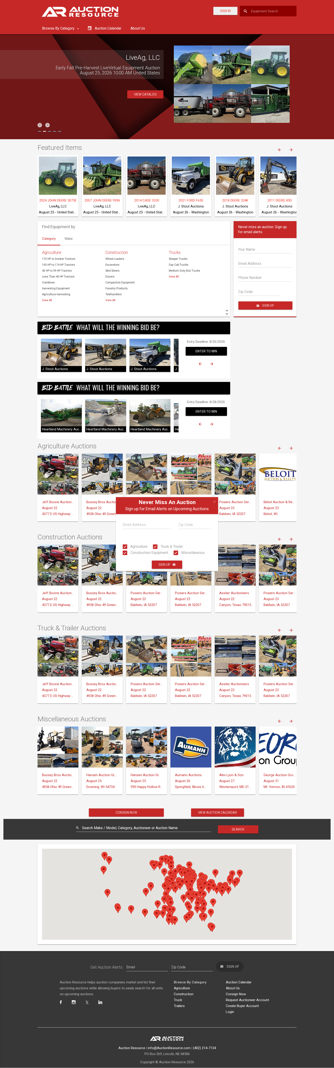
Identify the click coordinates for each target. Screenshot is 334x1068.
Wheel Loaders (114, 258)
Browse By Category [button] (58, 28)
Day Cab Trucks (178, 264)
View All (47, 300)
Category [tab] (49, 239)
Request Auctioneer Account (247, 1000)
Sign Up (164, 564)
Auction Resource (131, 1048)
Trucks (175, 252)
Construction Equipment (149, 552)
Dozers (110, 276)
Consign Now (126, 812)
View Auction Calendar (217, 812)
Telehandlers (113, 294)
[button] (39, 125)
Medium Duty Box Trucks (184, 270)
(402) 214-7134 (204, 1048)
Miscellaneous (192, 552)
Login (230, 1012)
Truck (178, 1000)
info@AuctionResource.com (169, 1048)
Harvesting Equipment (56, 288)
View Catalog (145, 104)
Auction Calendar (239, 982)
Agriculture (138, 546)
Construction (116, 252)
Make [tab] (69, 239)
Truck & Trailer (171, 546)
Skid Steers (112, 270)
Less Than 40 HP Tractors (58, 276)
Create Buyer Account (242, 1006)
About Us (137, 28)
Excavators (112, 264)
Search (238, 829)
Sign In (225, 11)
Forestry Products (116, 288)
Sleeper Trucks (178, 258)
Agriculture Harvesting (56, 294)
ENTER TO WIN (206, 351)
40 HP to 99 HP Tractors (57, 270)
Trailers (179, 1006)
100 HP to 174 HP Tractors (58, 264)
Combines (48, 282)
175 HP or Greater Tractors (58, 258)
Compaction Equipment (120, 282)
